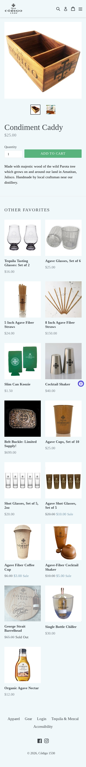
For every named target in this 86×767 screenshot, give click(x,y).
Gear (28, 719)
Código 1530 (46, 753)
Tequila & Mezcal (65, 719)
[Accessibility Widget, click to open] (81, 383)
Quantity (10, 147)
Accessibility (43, 726)
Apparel (14, 719)
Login (41, 719)
